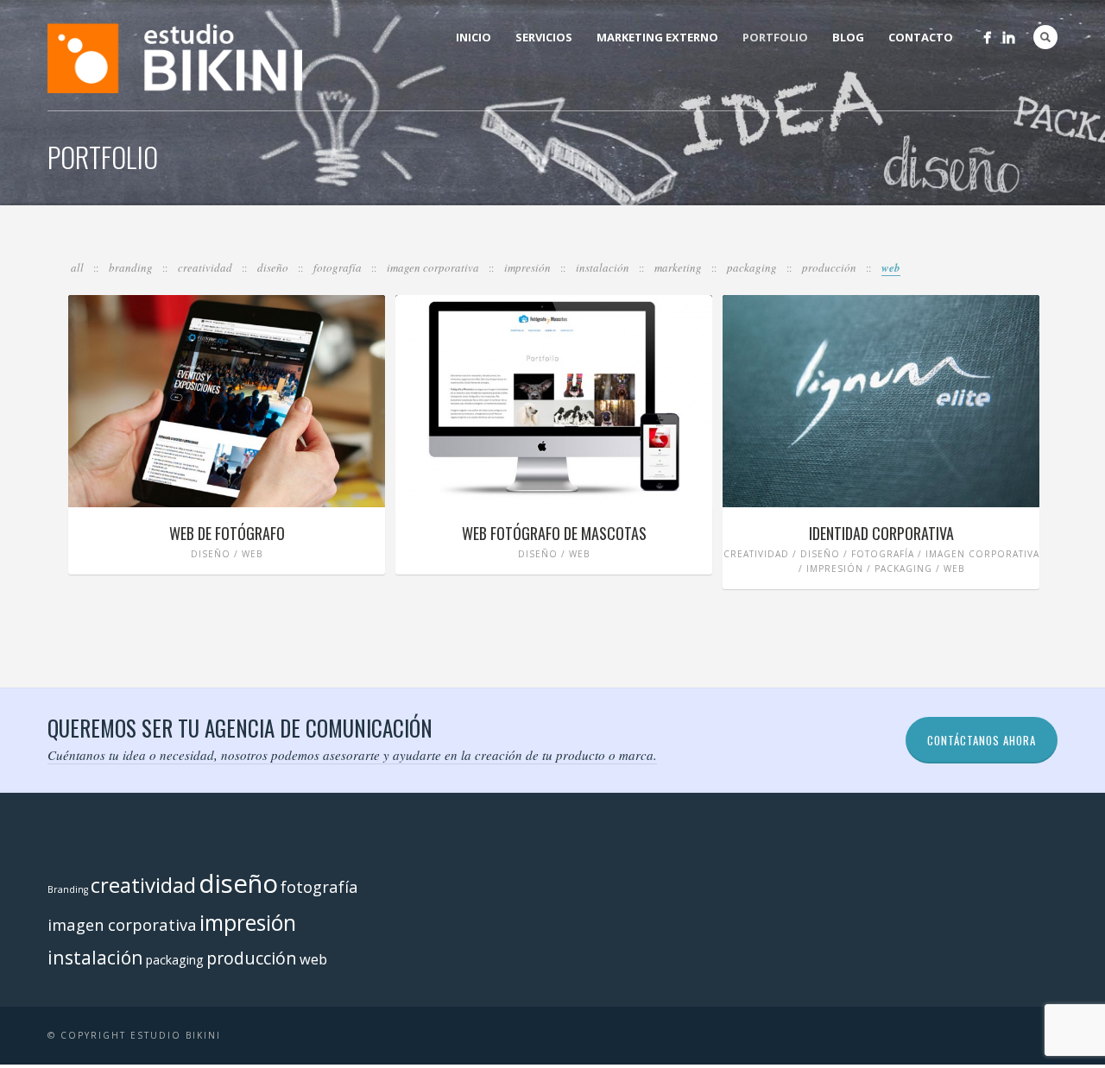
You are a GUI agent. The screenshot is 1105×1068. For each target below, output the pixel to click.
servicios (543, 37)
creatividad (206, 267)
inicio (473, 37)
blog (848, 37)
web (890, 267)
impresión (528, 267)
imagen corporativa (434, 267)
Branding (132, 267)
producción (830, 267)
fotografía (338, 267)
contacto (920, 37)
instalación (604, 267)
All (78, 267)
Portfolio (775, 37)
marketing (679, 267)
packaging (753, 267)
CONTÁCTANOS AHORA (981, 740)
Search (1045, 37)
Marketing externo (657, 37)
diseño (274, 267)
